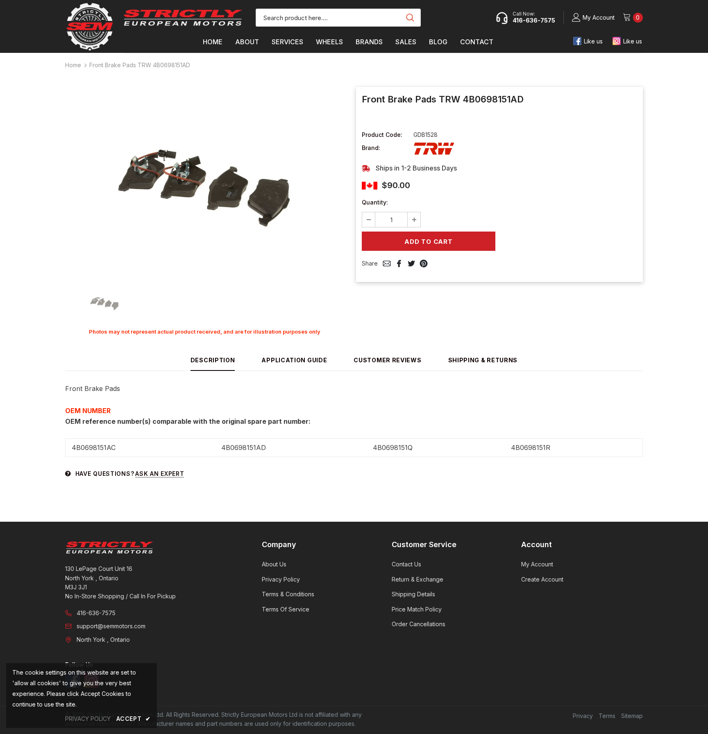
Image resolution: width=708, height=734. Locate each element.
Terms (607, 715)
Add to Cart (428, 241)
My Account (599, 17)
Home (73, 64)
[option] (204, 182)
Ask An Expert (159, 473)
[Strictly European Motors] (152, 547)
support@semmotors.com (111, 626)
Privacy (583, 715)
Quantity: (375, 202)
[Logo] (183, 17)
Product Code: (382, 134)
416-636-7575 (96, 612)
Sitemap (632, 715)
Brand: (371, 147)
